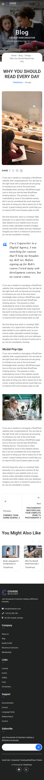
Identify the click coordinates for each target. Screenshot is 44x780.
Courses (5, 668)
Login (32, 4)
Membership (6, 652)
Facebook (19, 769)
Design (28, 55)
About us (5, 634)
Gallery (4, 678)
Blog (20, 55)
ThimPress (18, 82)
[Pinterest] (17, 171)
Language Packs (8, 712)
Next (36, 128)
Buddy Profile (7, 643)
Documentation (8, 703)
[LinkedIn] (21, 171)
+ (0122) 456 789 (11, 613)
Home (13, 55)
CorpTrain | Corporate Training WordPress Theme (22, 760)
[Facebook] (9, 171)
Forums (5, 707)
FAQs (4, 682)
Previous (8, 128)
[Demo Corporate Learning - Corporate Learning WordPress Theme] (11, 4)
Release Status (7, 717)
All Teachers (6, 687)
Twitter (26, 769)
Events (4, 673)
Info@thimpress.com (13, 609)
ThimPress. (27, 765)
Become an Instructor (10, 648)
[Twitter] (13, 171)
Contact (5, 721)
